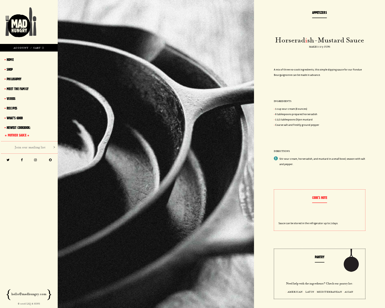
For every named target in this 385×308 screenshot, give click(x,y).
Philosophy (14, 79)
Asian (349, 291)
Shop (10, 69)
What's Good (15, 118)
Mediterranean (329, 291)
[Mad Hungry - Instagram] (35, 160)
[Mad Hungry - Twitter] (8, 160)
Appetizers (319, 12)
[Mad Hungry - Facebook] (22, 160)
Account (21, 47)
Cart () (38, 47)
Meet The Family (18, 89)
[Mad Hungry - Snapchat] (50, 160)
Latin (309, 291)
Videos (11, 98)
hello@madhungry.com (28, 294)
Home (10, 59)
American (295, 291)
